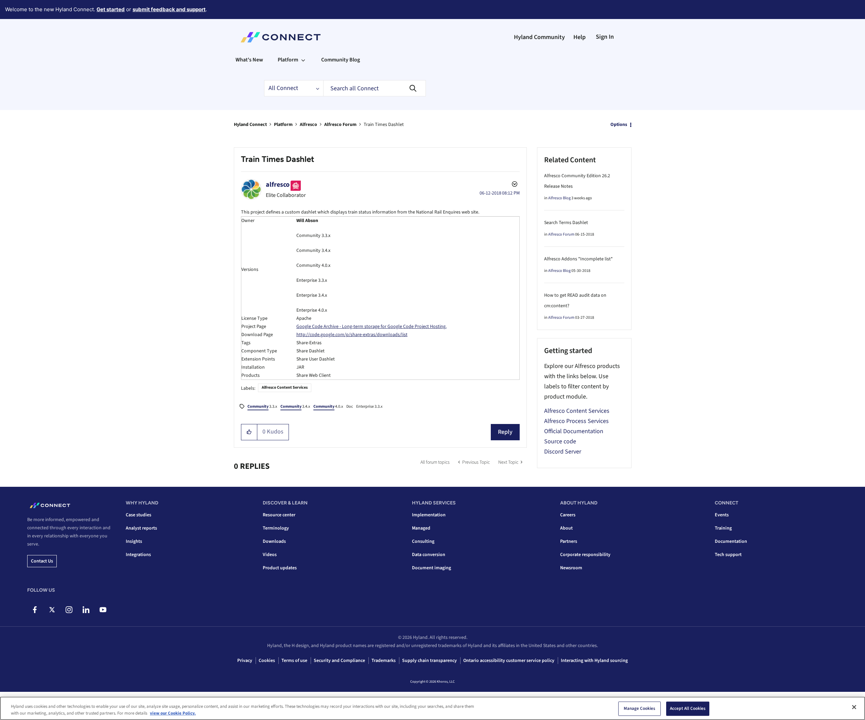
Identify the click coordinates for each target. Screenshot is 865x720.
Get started (111, 9)
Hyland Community (539, 37)
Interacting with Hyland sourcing (594, 660)
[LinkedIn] (85, 610)
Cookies (267, 660)
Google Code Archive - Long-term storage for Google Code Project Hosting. (371, 326)
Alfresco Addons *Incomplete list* (578, 259)
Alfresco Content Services (285, 387)
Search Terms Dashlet (566, 222)
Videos (270, 554)
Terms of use (294, 660)
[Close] (854, 707)
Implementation (429, 515)
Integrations (138, 554)
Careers (567, 515)
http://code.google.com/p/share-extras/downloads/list (352, 334)
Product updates (280, 568)
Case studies (138, 515)
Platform (283, 124)
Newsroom (571, 568)
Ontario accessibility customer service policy (508, 660)
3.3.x (262, 406)
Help (579, 37)
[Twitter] (51, 610)
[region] (432, 708)
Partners (568, 541)
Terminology (276, 528)
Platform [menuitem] (288, 59)
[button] (249, 432)
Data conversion (428, 554)
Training (723, 528)
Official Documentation (573, 431)
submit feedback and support (169, 9)
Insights (134, 541)
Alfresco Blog (559, 198)
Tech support (728, 554)
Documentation (731, 541)
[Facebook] (34, 610)
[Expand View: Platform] (303, 59)
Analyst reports (141, 528)
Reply (505, 432)
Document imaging (431, 568)
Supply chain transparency (429, 660)
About (566, 528)
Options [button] (618, 124)
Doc (349, 406)
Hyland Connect (250, 124)
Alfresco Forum (340, 124)
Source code (560, 441)
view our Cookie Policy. (173, 713)
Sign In (605, 37)
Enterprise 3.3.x (369, 406)
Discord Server (562, 451)
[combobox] (374, 88)
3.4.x (295, 406)
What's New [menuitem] (249, 59)
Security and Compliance (339, 660)
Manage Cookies (640, 708)
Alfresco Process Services (576, 421)
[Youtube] (102, 610)
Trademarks (383, 660)
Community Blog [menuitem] (340, 59)
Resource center (279, 515)
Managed (421, 528)
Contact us (42, 561)
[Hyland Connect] (281, 37)
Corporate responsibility (585, 554)
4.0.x (328, 406)
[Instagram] (68, 610)
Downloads (274, 541)
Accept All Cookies (688, 708)
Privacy (244, 660)
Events (722, 515)
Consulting (423, 541)
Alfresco (308, 124)
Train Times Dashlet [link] (384, 124)
